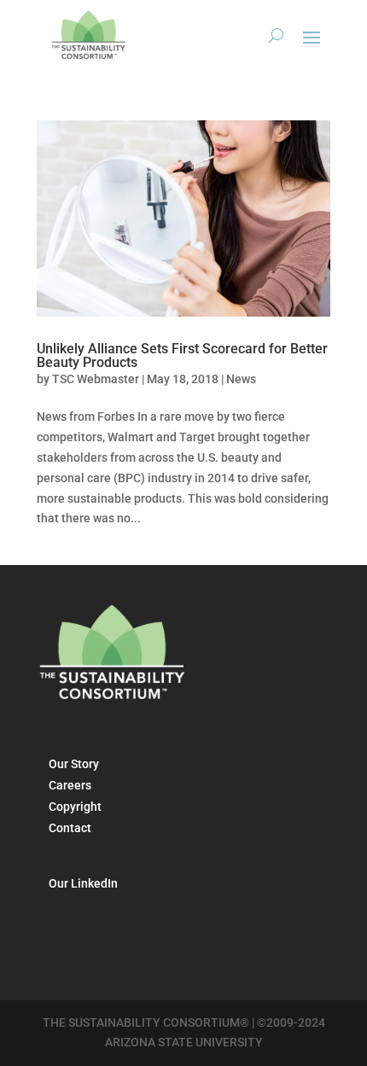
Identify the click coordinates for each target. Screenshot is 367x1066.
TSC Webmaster (95, 379)
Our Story (74, 764)
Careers (70, 785)
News (241, 379)
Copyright (75, 806)
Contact (70, 828)
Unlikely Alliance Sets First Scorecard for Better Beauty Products (182, 355)
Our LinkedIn (83, 883)
